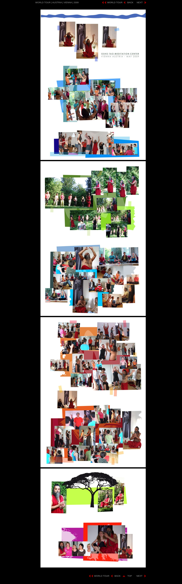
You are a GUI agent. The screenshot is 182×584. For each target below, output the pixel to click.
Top (129, 576)
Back (130, 2)
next (140, 2)
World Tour (114, 2)
